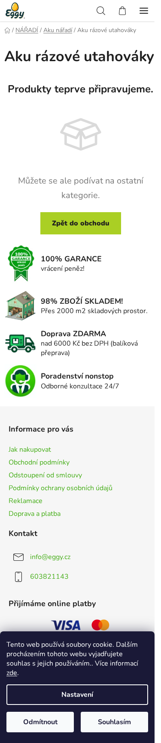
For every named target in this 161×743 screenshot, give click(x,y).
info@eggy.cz (50, 557)
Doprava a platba (35, 513)
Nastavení (77, 694)
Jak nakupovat (30, 449)
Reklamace (26, 501)
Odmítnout (40, 722)
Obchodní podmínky (39, 462)
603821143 (49, 576)
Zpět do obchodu (80, 223)
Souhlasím (114, 722)
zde (11, 673)
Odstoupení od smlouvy (45, 475)
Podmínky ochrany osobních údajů (60, 488)
